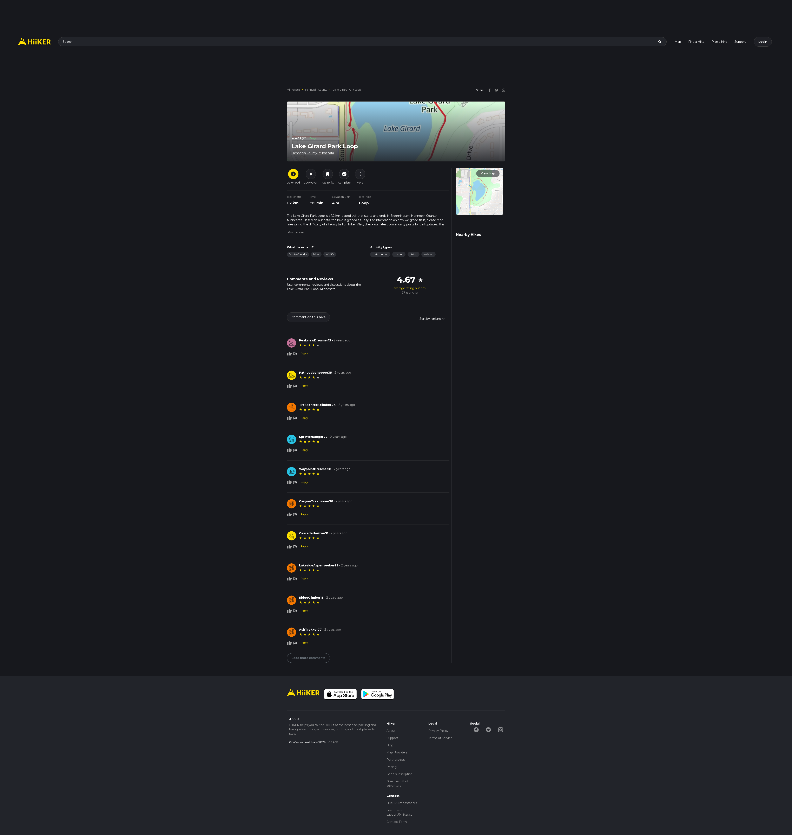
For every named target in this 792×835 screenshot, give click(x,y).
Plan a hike (719, 42)
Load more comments (308, 658)
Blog (390, 745)
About (391, 731)
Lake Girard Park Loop (347, 89)
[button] (295, 232)
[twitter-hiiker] (488, 729)
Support (740, 42)
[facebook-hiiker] (476, 729)
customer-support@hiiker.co (399, 812)
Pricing (392, 767)
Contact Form (397, 822)
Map (678, 42)
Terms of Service (440, 738)
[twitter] (495, 90)
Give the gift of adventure (397, 783)
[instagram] (502, 90)
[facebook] (488, 90)
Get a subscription (399, 774)
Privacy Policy (438, 731)
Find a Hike (696, 42)
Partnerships (396, 760)
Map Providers (397, 752)
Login (762, 42)
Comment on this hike (308, 317)
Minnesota (293, 89)
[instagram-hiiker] (500, 729)
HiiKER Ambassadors (402, 803)
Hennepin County (316, 89)
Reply (304, 353)
